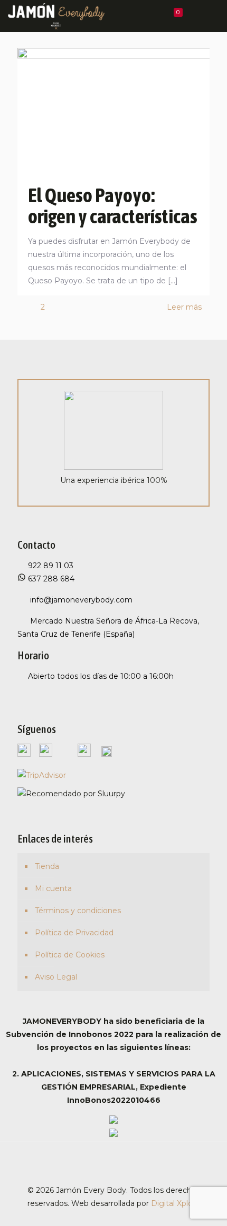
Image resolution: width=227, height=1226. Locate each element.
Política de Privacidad (74, 932)
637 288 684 (50, 579)
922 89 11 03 (50, 565)
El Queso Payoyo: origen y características (112, 206)
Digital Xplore (175, 1203)
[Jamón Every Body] (56, 16)
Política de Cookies (70, 955)
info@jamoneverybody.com (80, 600)
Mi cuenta (53, 888)
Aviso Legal (56, 977)
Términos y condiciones (78, 910)
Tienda (47, 866)
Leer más (184, 307)
